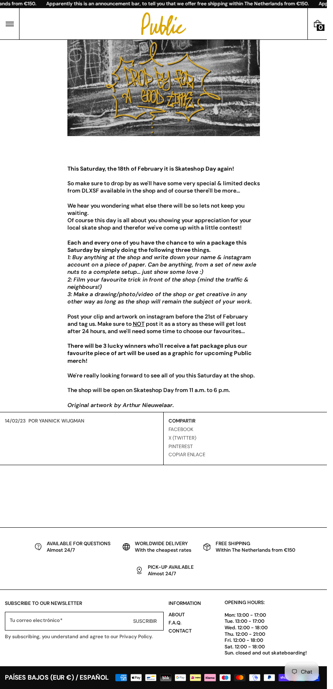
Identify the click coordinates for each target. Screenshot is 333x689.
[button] (9, 23)
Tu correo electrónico (35, 621)
